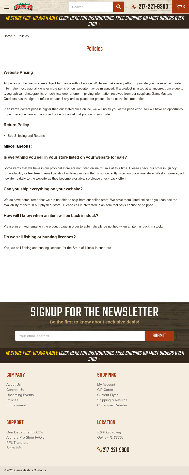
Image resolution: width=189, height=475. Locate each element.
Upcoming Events (20, 395)
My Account (106, 384)
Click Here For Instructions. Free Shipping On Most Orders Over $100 (94, 21)
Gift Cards (105, 390)
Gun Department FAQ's (24, 432)
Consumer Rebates (112, 405)
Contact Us (15, 390)
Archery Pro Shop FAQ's (25, 437)
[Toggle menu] (7, 7)
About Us (13, 384)
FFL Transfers (17, 442)
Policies (23, 36)
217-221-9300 (116, 450)
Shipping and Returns (29, 136)
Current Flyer (107, 395)
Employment (16, 405)
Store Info (14, 448)
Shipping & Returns (112, 400)
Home (8, 36)
